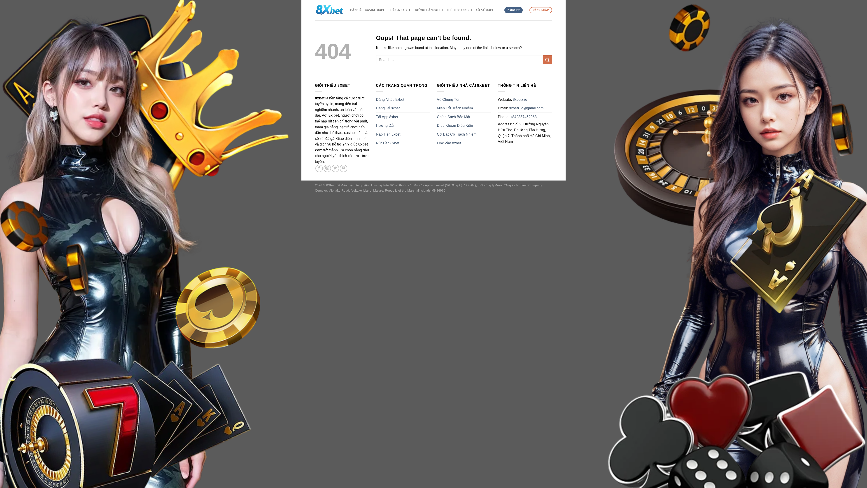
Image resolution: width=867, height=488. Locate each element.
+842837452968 (523, 117)
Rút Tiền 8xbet (387, 143)
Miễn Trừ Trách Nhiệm (455, 108)
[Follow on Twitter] (335, 168)
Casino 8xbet (376, 10)
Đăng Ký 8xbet (388, 108)
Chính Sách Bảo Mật (453, 117)
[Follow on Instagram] (327, 168)
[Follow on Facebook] (319, 168)
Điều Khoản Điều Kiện (455, 125)
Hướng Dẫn (385, 125)
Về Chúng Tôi (448, 99)
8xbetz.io (520, 99)
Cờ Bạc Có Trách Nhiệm (456, 134)
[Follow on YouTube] (343, 168)
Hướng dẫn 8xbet (428, 10)
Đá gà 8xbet (400, 10)
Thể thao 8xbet (459, 10)
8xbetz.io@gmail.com (526, 108)
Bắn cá (356, 10)
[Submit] (547, 59)
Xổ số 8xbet (486, 10)
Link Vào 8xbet (449, 143)
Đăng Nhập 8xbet (390, 99)
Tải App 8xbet (387, 117)
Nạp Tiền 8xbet (388, 134)
